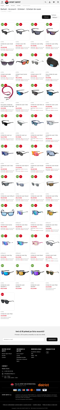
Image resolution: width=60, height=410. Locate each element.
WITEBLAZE (18, 222)
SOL (32, 353)
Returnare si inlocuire (22, 359)
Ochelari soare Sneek (51, 255)
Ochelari (19, 5)
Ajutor (18, 361)
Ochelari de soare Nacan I (22, 196)
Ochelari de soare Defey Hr (7, 196)
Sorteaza (53, 15)
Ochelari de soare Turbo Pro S (52, 135)
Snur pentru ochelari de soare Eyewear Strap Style (7, 105)
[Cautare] (46, 2)
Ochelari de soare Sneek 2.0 (7, 44)
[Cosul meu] (58, 2)
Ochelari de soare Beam (37, 255)
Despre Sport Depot (7, 353)
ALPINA (2, 41)
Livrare (18, 355)
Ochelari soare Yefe (21, 44)
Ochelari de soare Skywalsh (20, 285)
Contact (4, 357)
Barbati (7, 5)
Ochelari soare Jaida (6, 74)
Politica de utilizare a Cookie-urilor (50, 404)
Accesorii (13, 5)
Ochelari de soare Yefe (36, 196)
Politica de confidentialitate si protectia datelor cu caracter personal (17, 404)
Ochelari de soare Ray (6, 255)
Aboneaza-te (52, 339)
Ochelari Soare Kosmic (6, 225)
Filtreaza (46, 17)
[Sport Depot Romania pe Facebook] (47, 352)
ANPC (32, 357)
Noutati (3, 355)
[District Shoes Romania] (43, 385)
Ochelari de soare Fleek (52, 285)
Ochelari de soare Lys (6, 135)
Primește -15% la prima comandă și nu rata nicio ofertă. (30, 332)
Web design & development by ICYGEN (39, 408)
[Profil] (50, 2)
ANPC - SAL (34, 355)
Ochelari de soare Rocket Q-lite (37, 166)
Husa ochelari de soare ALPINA (51, 75)
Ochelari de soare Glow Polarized (51, 225)
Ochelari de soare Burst (37, 135)
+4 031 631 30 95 (8, 371)
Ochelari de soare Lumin (52, 104)
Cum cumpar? (20, 353)
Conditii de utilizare (36, 351)
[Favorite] (54, 2)
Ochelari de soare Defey (37, 44)
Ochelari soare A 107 (36, 74)
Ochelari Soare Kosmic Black (21, 75)
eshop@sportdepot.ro (9, 373)
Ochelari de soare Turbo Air (22, 105)
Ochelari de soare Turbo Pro (7, 166)
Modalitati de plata (21, 357)
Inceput (2, 5)
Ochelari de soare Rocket (52, 165)
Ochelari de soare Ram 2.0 (37, 104)
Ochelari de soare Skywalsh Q (5, 285)
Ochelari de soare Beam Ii (22, 165)
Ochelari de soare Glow (21, 225)
